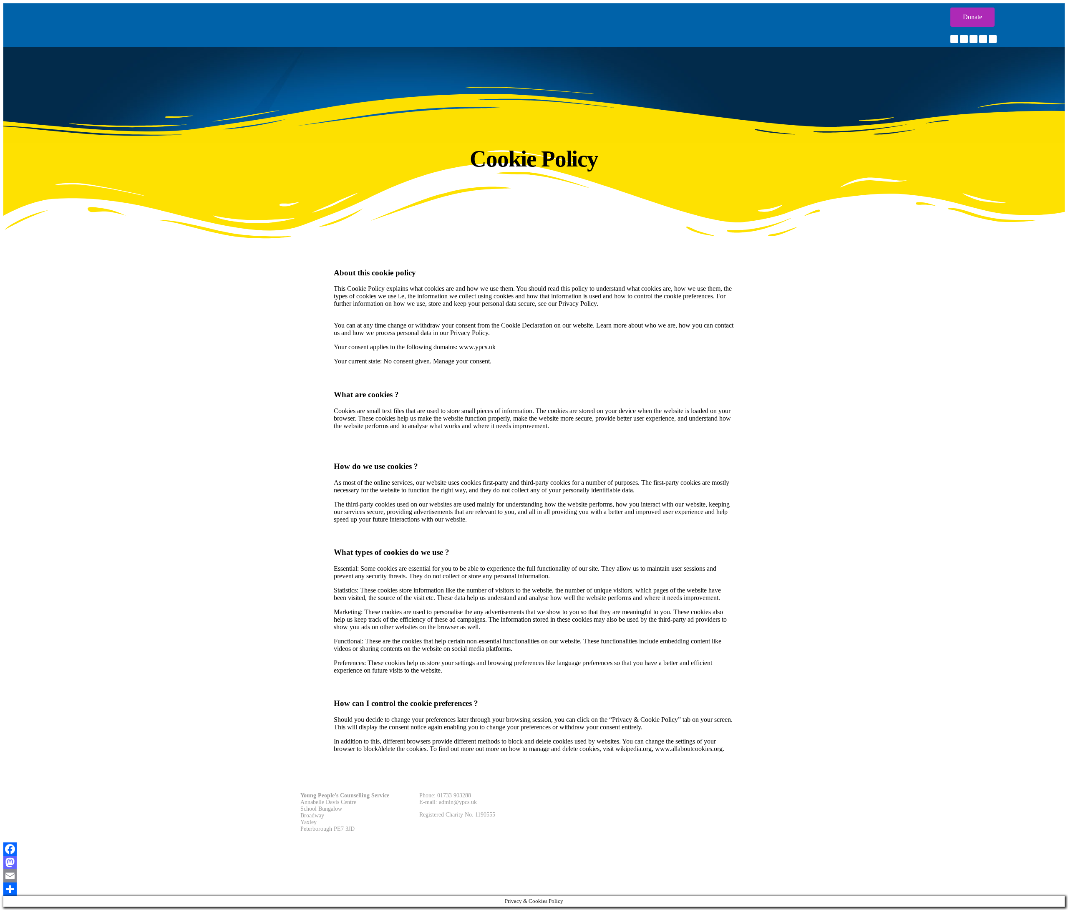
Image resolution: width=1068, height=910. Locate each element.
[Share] (534, 889)
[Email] (534, 875)
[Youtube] (993, 39)
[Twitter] (964, 39)
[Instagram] (973, 39)
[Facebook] (534, 849)
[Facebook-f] (954, 39)
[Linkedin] (983, 39)
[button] (972, 17)
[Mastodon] (534, 862)
